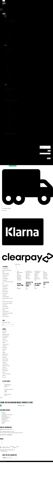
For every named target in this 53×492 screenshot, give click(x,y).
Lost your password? (47, 149)
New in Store (4, 293)
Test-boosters (4, 311)
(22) (6, 347)
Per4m (3, 367)
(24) (8, 311)
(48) (12, 313)
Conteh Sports (4, 344)
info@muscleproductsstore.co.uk (7, 429)
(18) (7, 268)
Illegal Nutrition (4, 354)
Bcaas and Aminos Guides (11, 102)
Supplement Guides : (11, 100)
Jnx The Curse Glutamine (38, 284)
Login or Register (3, 461)
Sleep (3, 309)
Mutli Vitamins (4, 285)
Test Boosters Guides (10, 112)
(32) (9, 365)
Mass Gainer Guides (10, 107)
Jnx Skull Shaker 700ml (20, 284)
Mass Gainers (4, 291)
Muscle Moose (4, 360)
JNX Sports (4, 355)
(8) (8, 275)
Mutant (3, 362)
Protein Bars (4, 306)
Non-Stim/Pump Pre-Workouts (7, 298)
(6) (8, 273)
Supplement (8, 138)
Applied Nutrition (5, 334)
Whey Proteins (4, 316)
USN (3, 375)
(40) (4, 375)
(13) (7, 288)
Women (8, 135)
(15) (11, 301)
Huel (3, 350)
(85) (8, 334)
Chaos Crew (4, 340)
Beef (3, 271)
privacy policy (48, 156)
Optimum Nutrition (5, 365)
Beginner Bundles (5, 273)
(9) (7, 293)
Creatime (3, 345)
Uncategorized (4, 268)
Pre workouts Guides (10, 110)
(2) (6, 314)
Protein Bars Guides (10, 111)
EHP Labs (3, 347)
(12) (7, 344)
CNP (3, 342)
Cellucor (3, 339)
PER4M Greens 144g (8, 394)
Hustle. (3, 352)
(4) (2, 299)
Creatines (4, 280)
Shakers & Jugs (4, 308)
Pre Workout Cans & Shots (6, 301)
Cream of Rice (4, 278)
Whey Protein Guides (10, 113)
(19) (6, 286)
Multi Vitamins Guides (10, 122)
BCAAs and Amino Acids (6, 270)
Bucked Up (4, 337)
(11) (5, 276)
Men (7, 137)
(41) (10, 270)
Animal (3, 332)
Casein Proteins (5, 275)
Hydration (4, 286)
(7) (5, 339)
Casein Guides (9, 117)
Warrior (3, 377)
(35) (7, 306)
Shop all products (14, 7)
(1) (4, 271)
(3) (7, 354)
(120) (8, 296)
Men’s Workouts (9, 93)
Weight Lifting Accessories (6, 313)
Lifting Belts (4, 314)
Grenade (3, 349)
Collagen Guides (9, 105)
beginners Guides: (11, 133)
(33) (7, 291)
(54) (6, 280)
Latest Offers (4, 288)
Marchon (3, 357)
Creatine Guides (9, 106)
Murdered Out (4, 359)
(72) (8, 316)
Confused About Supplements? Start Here (13, 115)
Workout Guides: (10, 89)
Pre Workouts (4, 296)
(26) (7, 285)
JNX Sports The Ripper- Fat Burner (29, 284)
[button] (26, 5)
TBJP (3, 372)
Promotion (4, 304)
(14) (5, 332)
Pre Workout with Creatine (6, 303)
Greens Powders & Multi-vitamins (7, 281)
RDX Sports (4, 368)
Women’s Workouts (10, 91)
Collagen (3, 276)
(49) (3, 283)
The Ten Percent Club (5, 373)
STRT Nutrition (4, 370)
